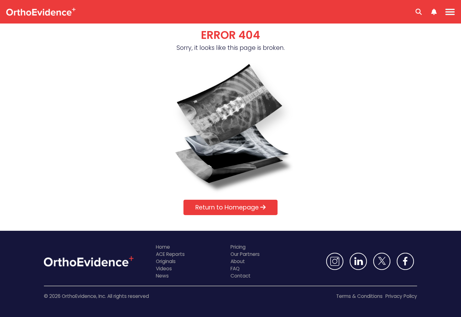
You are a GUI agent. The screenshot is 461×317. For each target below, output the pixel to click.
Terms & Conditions (359, 296)
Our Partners (245, 254)
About (237, 261)
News (162, 275)
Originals (166, 261)
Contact (240, 275)
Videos (164, 268)
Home (163, 247)
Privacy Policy (401, 296)
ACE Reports (170, 254)
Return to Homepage (227, 207)
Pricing (238, 247)
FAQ (235, 268)
